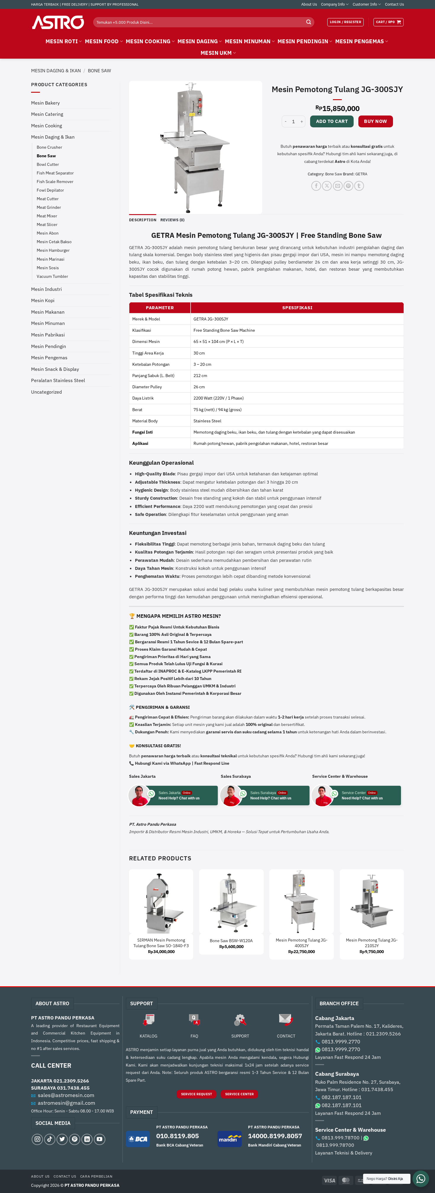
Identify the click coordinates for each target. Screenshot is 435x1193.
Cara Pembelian (96, 1176)
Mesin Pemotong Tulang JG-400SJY (302, 942)
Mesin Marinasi (51, 259)
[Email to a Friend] (338, 186)
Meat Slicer (47, 224)
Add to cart (332, 121)
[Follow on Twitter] (62, 1139)
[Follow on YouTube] (99, 1139)
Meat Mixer (47, 216)
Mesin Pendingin (48, 346)
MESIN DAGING (198, 41)
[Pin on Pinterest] (348, 186)
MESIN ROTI (62, 41)
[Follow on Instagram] (37, 1139)
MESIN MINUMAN (248, 41)
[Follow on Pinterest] (74, 1139)
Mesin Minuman (48, 323)
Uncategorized (46, 392)
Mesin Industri (46, 289)
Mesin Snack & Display (55, 369)
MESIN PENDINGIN (303, 41)
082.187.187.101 (342, 1097)
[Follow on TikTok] (49, 1139)
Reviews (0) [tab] (172, 219)
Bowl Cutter (48, 164)
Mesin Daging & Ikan (56, 70)
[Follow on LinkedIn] (87, 1139)
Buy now (375, 121)
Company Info (333, 4)
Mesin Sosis (48, 267)
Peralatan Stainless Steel (58, 380)
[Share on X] (327, 186)
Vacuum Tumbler (52, 276)
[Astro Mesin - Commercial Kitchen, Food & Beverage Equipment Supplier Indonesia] (57, 22)
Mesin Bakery (45, 103)
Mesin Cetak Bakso (54, 241)
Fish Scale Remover (55, 181)
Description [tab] (142, 219)
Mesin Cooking (46, 126)
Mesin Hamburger (53, 250)
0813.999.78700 (341, 1138)
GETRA (361, 174)
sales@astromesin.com (66, 1095)
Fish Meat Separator (55, 173)
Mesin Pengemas (49, 357)
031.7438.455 (73, 1088)
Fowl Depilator (50, 190)
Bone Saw (99, 70)
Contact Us (394, 4)
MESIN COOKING (148, 41)
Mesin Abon (48, 233)
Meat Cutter (48, 198)
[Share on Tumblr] (359, 186)
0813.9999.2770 (341, 1041)
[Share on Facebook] (316, 186)
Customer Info (365, 4)
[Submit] (309, 22)
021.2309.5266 (71, 1081)
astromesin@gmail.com (66, 1102)
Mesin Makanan (48, 312)
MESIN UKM (216, 52)
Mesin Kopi (42, 300)
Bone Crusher (49, 147)
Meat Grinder (49, 207)
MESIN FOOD (102, 41)
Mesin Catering (47, 114)
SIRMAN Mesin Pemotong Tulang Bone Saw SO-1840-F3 (161, 942)
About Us (309, 4)
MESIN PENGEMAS (359, 41)
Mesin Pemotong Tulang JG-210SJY (372, 942)
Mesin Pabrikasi (48, 335)
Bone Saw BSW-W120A (231, 940)
